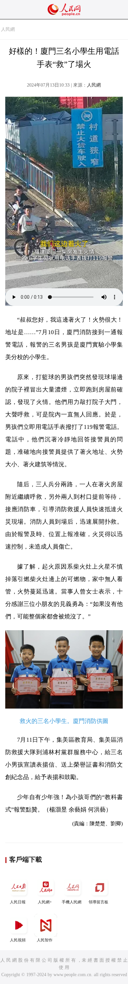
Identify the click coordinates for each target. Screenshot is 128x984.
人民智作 (45, 940)
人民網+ (45, 902)
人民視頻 (18, 940)
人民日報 (18, 902)
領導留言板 (98, 902)
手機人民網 (71, 902)
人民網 (8, 29)
